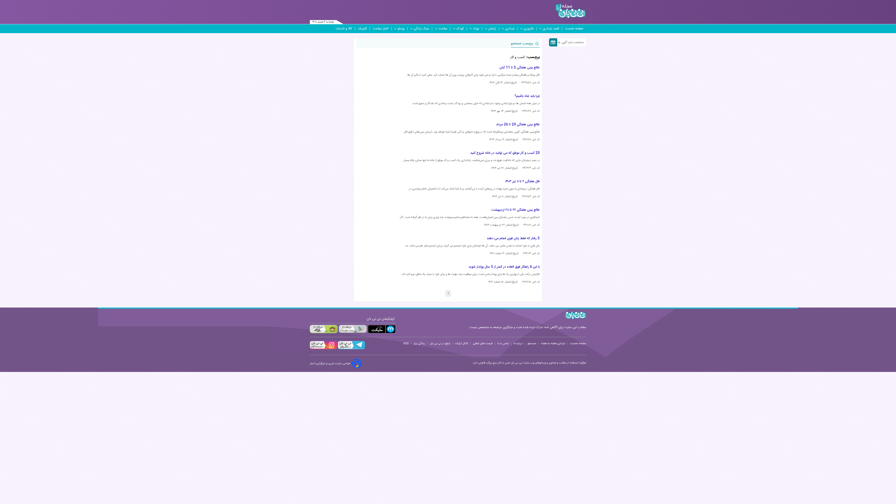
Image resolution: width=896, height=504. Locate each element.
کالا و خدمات (344, 28)
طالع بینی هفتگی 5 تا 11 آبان (520, 67)
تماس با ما (503, 343)
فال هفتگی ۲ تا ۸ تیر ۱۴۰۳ (522, 181)
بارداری (509, 28)
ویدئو (401, 28)
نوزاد (476, 28)
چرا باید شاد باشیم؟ (527, 96)
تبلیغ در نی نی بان (440, 343)
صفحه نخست (574, 28)
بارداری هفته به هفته (553, 343)
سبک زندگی (421, 28)
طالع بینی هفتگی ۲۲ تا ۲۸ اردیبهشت (515, 210)
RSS (406, 343)
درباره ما (518, 343)
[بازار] (323, 329)
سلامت (442, 28)
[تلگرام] (351, 348)
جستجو (532, 343)
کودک (460, 28)
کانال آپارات (461, 343)
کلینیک (362, 28)
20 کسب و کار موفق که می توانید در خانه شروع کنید (505, 153)
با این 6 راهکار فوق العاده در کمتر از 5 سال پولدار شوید (504, 267)
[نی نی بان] (570, 11)
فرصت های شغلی (483, 343)
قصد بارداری (551, 28)
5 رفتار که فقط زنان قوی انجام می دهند (513, 238)
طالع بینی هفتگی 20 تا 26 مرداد (518, 124)
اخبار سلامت (380, 28)
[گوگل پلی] (352, 329)
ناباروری (529, 28)
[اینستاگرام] (323, 348)
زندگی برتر (419, 343)
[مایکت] (382, 329)
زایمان (492, 28)
